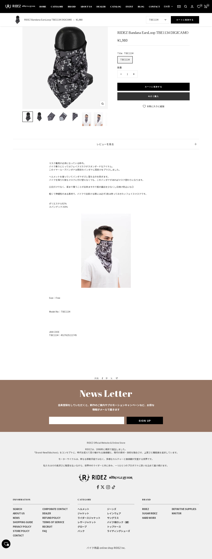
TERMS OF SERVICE (53, 522)
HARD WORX (149, 517)
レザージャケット (87, 522)
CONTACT (18, 535)
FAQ (44, 531)
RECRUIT (47, 526)
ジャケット (83, 513)
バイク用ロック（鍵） (118, 522)
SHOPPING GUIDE (23, 522)
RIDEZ (145, 509)
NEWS (16, 517)
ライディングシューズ (118, 531)
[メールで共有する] (117, 378)
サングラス (113, 517)
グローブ (82, 526)
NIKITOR (176, 513)
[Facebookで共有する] (102, 378)
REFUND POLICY (51, 517)
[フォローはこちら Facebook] (98, 487)
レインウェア (114, 513)
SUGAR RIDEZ (149, 513)
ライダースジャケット (89, 517)
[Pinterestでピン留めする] (106, 378)
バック (81, 531)
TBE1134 (125, 59)
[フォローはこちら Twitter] (102, 487)
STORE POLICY (21, 531)
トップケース (114, 526)
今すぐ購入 (153, 96)
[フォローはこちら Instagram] (108, 487)
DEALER (46, 513)
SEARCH (17, 509)
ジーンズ (111, 509)
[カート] (205, 6)
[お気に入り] (198, 6)
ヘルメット (83, 509)
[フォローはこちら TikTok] (113, 487)
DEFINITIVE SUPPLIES (184, 509)
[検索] (178, 6)
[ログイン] (192, 6)
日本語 (167, 6)
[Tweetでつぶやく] (111, 378)
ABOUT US (19, 513)
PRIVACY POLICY (22, 526)
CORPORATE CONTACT (55, 509)
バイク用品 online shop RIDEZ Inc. (106, 548)
